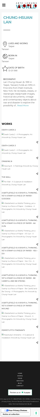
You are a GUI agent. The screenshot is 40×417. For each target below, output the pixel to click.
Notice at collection (11, 414)
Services (20, 381)
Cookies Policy (35, 399)
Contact (20, 386)
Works (20, 376)
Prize (20, 378)
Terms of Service (17, 401)
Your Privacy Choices (18, 410)
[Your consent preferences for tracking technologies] (36, 413)
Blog (20, 383)
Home (20, 373)
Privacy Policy (6, 401)
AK (31, 404)
